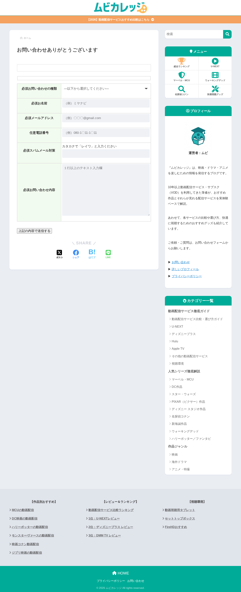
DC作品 (177, 386)
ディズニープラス (184, 334)
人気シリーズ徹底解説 (184, 371)
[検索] (227, 34)
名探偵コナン (181, 94)
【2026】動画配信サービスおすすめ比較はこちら (118, 19)
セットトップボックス (180, 518)
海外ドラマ (179, 461)
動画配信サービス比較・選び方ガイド (197, 319)
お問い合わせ (135, 580)
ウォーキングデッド (215, 80)
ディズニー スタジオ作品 (189, 409)
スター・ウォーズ (184, 394)
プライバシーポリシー (111, 580)
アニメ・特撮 (181, 469)
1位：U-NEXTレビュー (104, 518)
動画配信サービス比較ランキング (111, 510)
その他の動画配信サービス (190, 356)
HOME (123, 573)
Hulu (175, 341)
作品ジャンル (177, 446)
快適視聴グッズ (215, 94)
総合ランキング (182, 66)
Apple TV (178, 348)
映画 (175, 454)
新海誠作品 (179, 423)
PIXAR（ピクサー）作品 (188, 401)
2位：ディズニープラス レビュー (110, 527)
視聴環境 (178, 363)
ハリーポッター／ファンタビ (191, 438)
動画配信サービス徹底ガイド (189, 311)
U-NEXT (215, 66)
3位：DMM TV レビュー (104, 535)
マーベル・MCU (181, 80)
